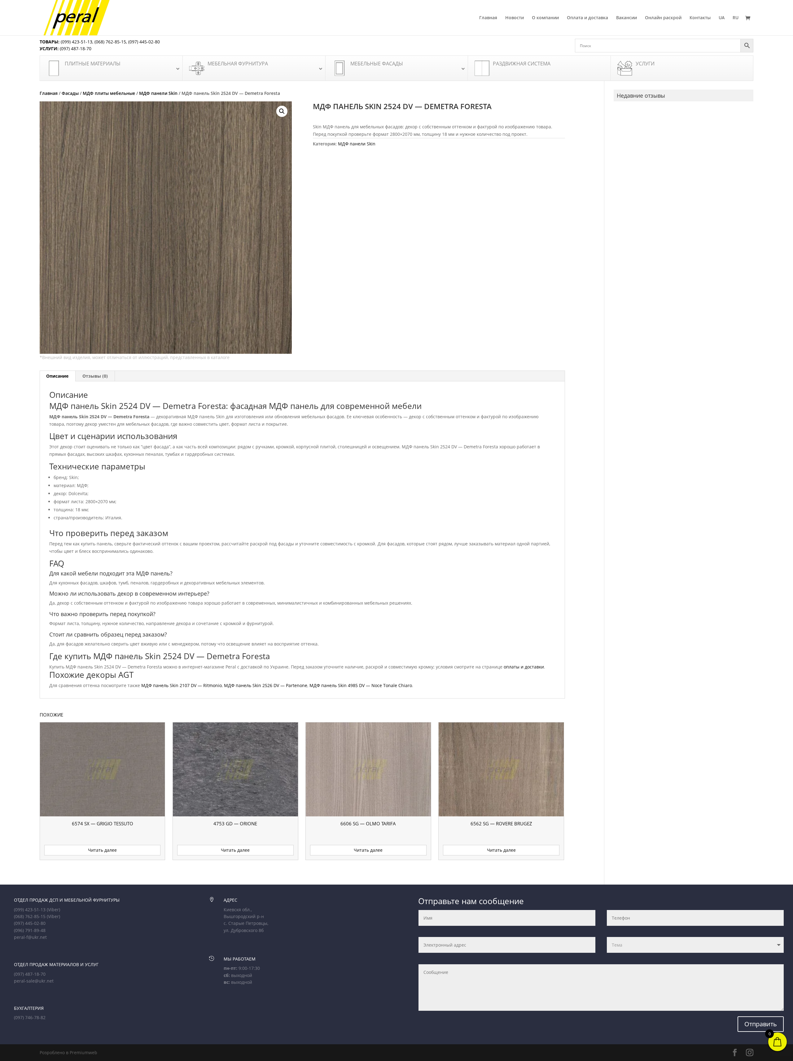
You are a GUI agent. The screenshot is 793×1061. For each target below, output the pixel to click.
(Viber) (53, 909)
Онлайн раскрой (663, 18)
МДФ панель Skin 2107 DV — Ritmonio (181, 685)
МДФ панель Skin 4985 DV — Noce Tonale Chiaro (360, 685)
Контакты (700, 18)
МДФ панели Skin (158, 93)
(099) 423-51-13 (75, 42)
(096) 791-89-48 (30, 930)
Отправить (760, 1024)
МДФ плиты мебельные (109, 93)
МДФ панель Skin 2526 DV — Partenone (265, 685)
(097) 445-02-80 (144, 42)
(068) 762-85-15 (110, 42)
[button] (281, 111)
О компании (545, 18)
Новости (514, 18)
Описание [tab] (57, 376)
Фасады (70, 93)
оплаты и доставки (524, 667)
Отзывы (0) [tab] (95, 376)
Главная (488, 18)
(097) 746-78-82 (30, 1017)
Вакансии (626, 18)
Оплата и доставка (587, 18)
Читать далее (102, 850)
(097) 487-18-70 (75, 48)
